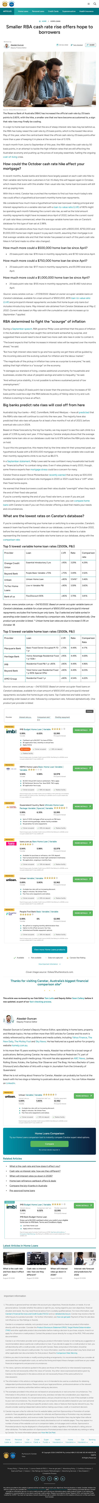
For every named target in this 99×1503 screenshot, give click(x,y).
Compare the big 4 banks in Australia (28, 1185)
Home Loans (23, 11)
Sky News (41, 1041)
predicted (84, 412)
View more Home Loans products (49, 949)
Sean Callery (78, 998)
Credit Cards (53, 11)
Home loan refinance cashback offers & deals (33, 1180)
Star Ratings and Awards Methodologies (46, 1471)
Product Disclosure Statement (36, 1489)
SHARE (91, 45)
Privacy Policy (12, 1468)
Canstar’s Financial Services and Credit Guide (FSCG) (26, 1314)
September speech (22, 328)
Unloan (32, 878)
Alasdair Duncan (17, 45)
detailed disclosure (63, 1314)
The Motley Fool (22, 1041)
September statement (18, 461)
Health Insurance (86, 11)
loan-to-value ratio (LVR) (66, 207)
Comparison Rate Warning (66, 1353)
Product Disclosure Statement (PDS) (52, 1327)
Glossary (89, 711)
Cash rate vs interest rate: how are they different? (35, 1171)
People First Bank (39, 911)
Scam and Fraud (16, 1471)
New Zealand (83, 1471)
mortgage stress (38, 469)
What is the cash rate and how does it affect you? (35, 1166)
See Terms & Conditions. (58, 1232)
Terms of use (23, 1468)
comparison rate (11, 539)
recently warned (57, 474)
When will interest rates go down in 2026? (31, 1176)
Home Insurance (69, 1441)
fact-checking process (40, 1001)
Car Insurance (82, 1441)
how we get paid (63, 1317)
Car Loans (27, 1441)
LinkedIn (10, 1083)
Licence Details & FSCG (38, 1468)
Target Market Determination (58, 1489)
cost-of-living (10, 157)
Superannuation (69, 11)
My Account (26, 1454)
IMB (35, 729)
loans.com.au (38, 841)
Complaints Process (49, 1473)
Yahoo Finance (79, 1037)
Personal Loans (38, 11)
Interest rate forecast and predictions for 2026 (84, 1271)
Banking (92, 1440)
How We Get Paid (48, 1433)
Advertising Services (69, 1471)
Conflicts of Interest (84, 1468)
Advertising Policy (69, 1468)
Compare (49, 1144)
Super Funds (46, 1441)
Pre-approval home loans (22, 1190)
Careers (27, 1471)
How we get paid (55, 1468)
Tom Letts (49, 998)
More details (81, 730)
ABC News (79, 1058)
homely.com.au (19, 1045)
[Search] (95, 4)
